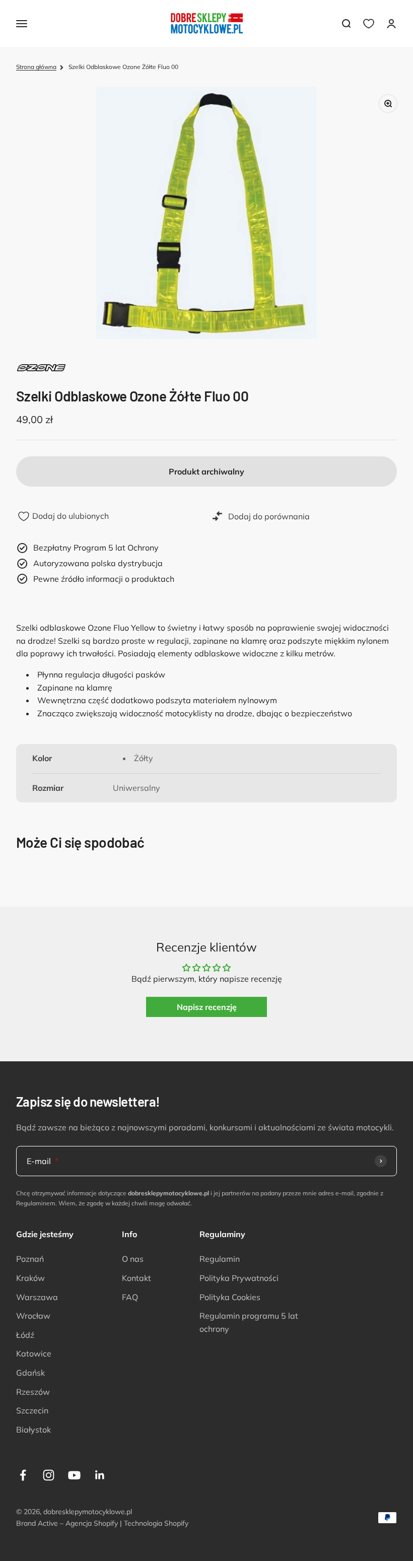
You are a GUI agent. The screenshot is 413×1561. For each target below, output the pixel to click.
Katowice (33, 1353)
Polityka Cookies (229, 1297)
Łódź (25, 1335)
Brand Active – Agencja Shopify (67, 1523)
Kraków (30, 1278)
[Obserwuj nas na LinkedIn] (100, 1475)
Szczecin (32, 1410)
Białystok (33, 1429)
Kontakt (136, 1278)
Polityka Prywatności (239, 1278)
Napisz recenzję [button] (207, 1007)
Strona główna (36, 67)
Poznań (30, 1259)
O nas (133, 1259)
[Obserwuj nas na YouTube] (74, 1475)
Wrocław (33, 1316)
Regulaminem (35, 1203)
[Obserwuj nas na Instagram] (48, 1475)
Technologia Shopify (156, 1523)
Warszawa (37, 1297)
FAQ (130, 1297)
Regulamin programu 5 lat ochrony (248, 1322)
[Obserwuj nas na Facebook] (23, 1475)
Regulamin (219, 1259)
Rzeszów (33, 1392)
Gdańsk (30, 1373)
